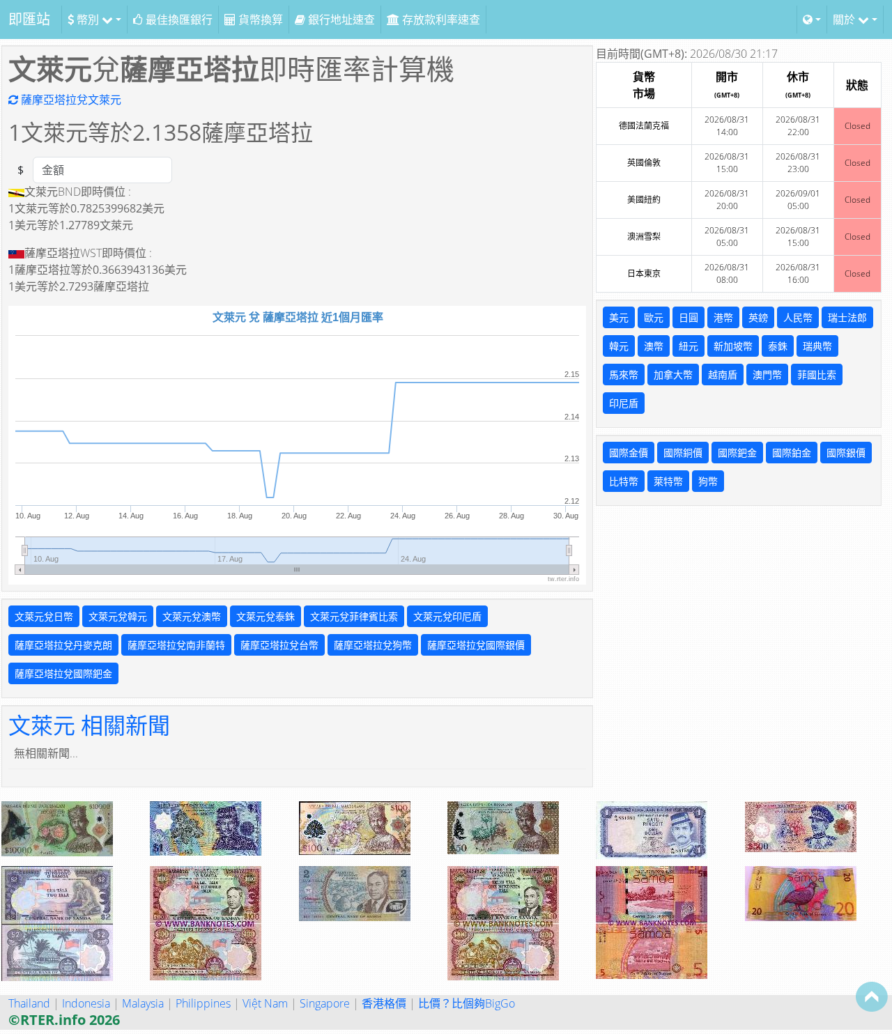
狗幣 (708, 481)
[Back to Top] (872, 996)
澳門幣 (767, 374)
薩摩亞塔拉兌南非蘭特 (176, 644)
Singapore (325, 1003)
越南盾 (722, 374)
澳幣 (653, 346)
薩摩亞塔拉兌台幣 (279, 644)
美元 (619, 317)
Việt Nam (265, 1003)
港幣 (723, 317)
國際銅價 (682, 452)
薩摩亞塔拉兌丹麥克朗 (63, 644)
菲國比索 (816, 374)
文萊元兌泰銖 (265, 616)
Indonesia (86, 1003)
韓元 (619, 346)
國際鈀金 (737, 452)
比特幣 (623, 481)
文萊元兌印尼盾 (447, 616)
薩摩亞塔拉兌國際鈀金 (63, 673)
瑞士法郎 (847, 317)
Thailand (29, 1003)
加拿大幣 (673, 374)
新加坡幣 (733, 346)
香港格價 (384, 1003)
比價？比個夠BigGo (466, 1003)
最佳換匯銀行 (178, 19)
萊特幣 (668, 481)
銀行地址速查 (340, 19)
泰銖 (777, 346)
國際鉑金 (791, 452)
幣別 (88, 19)
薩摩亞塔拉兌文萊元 (69, 99)
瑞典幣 (817, 346)
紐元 (688, 346)
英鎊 (758, 317)
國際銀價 (846, 452)
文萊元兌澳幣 (191, 616)
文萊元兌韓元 (118, 616)
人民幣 (798, 317)
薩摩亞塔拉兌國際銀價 (476, 644)
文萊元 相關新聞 (89, 725)
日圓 (688, 317)
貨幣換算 (259, 19)
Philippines (203, 1003)
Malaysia (143, 1003)
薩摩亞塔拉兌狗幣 (373, 644)
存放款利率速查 (439, 19)
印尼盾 (623, 403)
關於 (845, 19)
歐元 (653, 317)
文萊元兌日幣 (44, 616)
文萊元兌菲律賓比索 (354, 616)
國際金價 (628, 452)
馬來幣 (623, 374)
